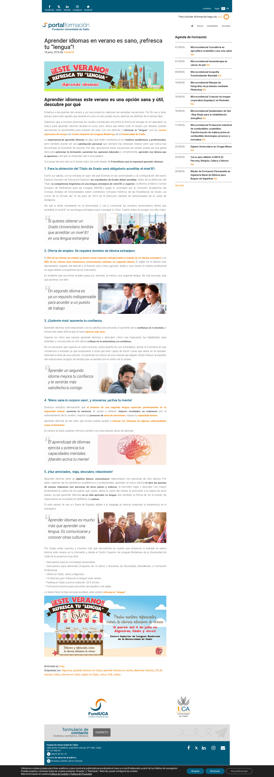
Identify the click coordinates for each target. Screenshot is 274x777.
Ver (192, 54)
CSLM (158, 670)
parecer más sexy (95, 331)
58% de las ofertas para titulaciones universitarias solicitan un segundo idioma (89, 261)
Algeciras (67, 670)
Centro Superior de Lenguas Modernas (93, 134)
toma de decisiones (114, 415)
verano (117, 674)
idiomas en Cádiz (70, 674)
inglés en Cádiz (90, 674)
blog (61, 666)
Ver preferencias (239, 771)
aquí (220, 16)
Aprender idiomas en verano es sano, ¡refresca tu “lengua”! (103, 43)
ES (223, 8)
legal (217, 8)
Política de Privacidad (81, 774)
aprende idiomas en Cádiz (87, 670)
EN (227, 8)
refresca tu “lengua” (114, 592)
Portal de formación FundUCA (70, 26)
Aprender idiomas (144, 670)
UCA (109, 674)
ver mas (179, 185)
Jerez (103, 674)
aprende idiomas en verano (118, 670)
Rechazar (215, 771)
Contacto (101, 732)
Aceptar (195, 771)
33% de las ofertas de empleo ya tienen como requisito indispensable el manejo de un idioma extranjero (104, 257)
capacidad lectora (147, 415)
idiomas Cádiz (52, 674)
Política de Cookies (59, 774)
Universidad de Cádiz (133, 134)
